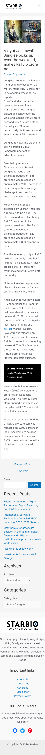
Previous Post (22, 464)
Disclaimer (22, 691)
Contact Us (22, 683)
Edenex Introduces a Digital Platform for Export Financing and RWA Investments (21, 505)
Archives (9, 574)
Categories (10, 598)
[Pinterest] (30, 730)
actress (8, 328)
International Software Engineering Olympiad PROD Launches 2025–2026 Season (21, 518)
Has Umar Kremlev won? (18, 548)
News (9, 74)
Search (8, 479)
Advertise (22, 687)
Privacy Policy (22, 696)
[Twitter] (22, 730)
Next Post (22, 471)
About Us (22, 679)
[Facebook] (15, 730)
